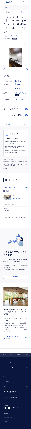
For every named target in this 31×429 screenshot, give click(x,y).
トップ (2, 354)
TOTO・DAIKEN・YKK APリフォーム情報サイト (14, 337)
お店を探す (15, 276)
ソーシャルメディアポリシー (9, 421)
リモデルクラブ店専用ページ (10, 397)
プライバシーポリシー (7, 417)
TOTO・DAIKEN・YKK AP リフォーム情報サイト (9, 392)
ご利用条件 (5, 413)
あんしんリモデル (7, 362)
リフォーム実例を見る (18, 354)
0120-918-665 (16, 198)
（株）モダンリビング (11, 36)
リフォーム (9, 354)
